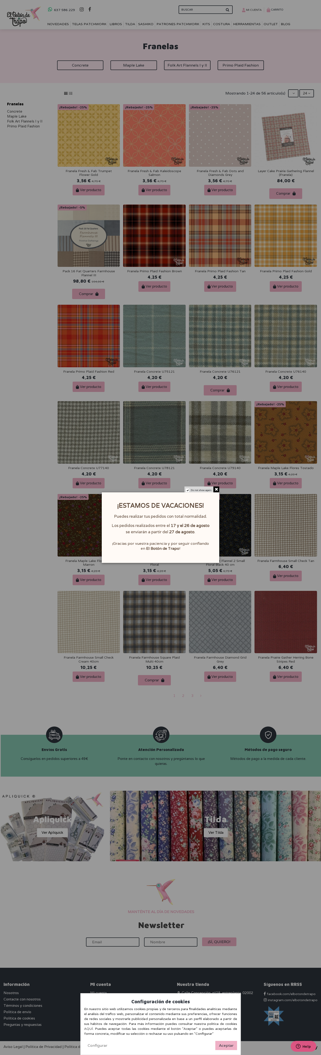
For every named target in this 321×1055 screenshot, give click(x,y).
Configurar (97, 1045)
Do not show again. (201, 490)
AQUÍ (88, 1029)
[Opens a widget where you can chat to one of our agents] (303, 1047)
